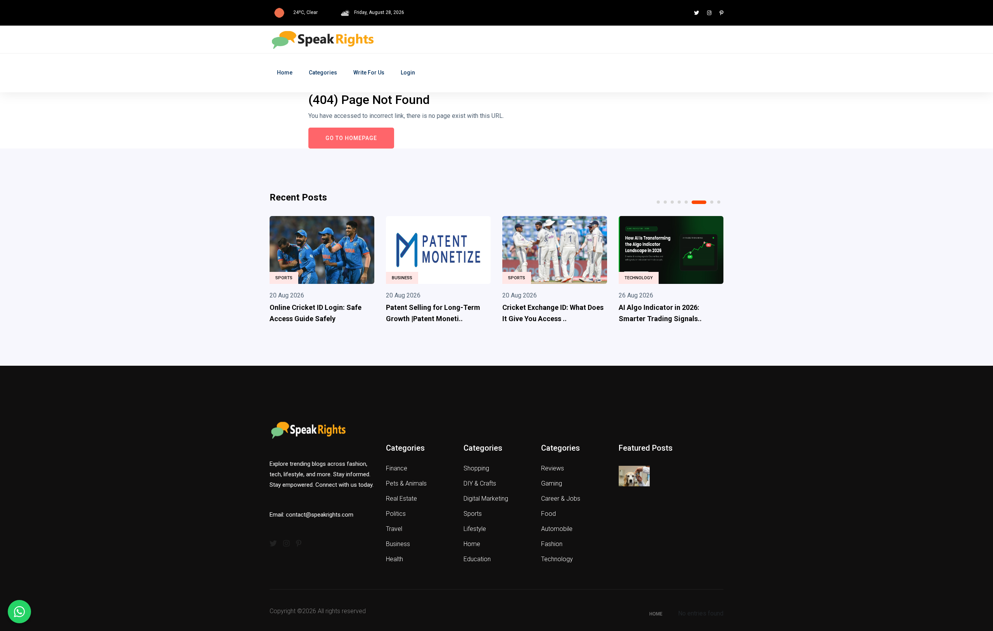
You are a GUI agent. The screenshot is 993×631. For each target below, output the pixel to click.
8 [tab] (718, 202)
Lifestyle (475, 528)
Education (477, 559)
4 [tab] (679, 202)
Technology (639, 277)
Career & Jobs (560, 498)
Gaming (551, 483)
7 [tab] (711, 202)
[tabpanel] (322, 271)
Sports (283, 277)
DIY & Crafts (480, 483)
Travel (394, 528)
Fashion (551, 544)
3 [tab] (672, 202)
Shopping (476, 468)
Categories (323, 72)
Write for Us (368, 72)
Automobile (557, 528)
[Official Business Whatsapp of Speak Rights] (19, 611)
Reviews (552, 468)
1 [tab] (658, 202)
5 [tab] (686, 202)
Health (394, 559)
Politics (396, 513)
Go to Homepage (351, 138)
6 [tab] (699, 202)
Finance (396, 468)
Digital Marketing (486, 498)
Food (548, 513)
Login (408, 72)
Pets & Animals (406, 483)
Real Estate (401, 498)
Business (402, 277)
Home (284, 72)
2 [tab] (665, 202)
